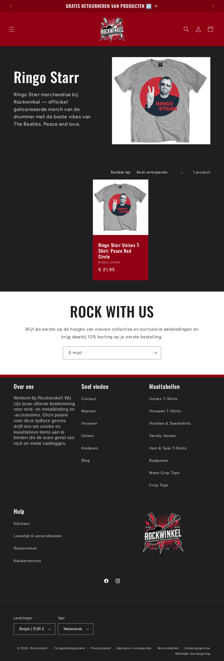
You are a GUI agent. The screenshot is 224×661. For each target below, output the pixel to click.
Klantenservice (27, 561)
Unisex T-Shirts (163, 398)
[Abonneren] (155, 352)
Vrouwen (89, 423)
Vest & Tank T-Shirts (168, 448)
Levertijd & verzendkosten (38, 536)
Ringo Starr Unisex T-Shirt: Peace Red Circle (119, 250)
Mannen (88, 411)
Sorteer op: (121, 172)
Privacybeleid (100, 648)
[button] (11, 29)
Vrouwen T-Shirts (165, 411)
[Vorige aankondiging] (11, 6)
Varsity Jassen (162, 435)
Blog (85, 460)
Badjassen (159, 460)
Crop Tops (158, 485)
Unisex (87, 435)
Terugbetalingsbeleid (69, 648)
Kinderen (89, 448)
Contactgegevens (197, 648)
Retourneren (25, 548)
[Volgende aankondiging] (213, 6)
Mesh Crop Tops (164, 473)
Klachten (22, 523)
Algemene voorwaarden (134, 648)
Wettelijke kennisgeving (192, 653)
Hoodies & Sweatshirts (170, 423)
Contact (88, 398)
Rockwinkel (38, 648)
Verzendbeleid (167, 648)
